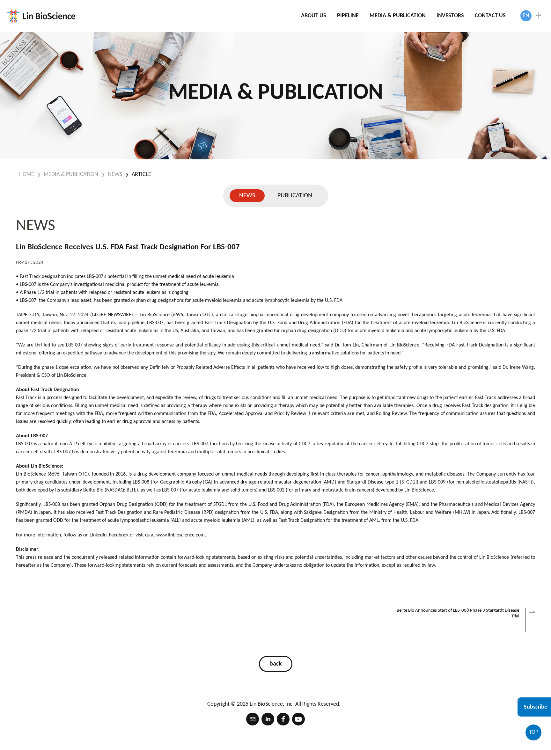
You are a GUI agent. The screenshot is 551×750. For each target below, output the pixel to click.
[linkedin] (267, 719)
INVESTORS (450, 16)
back (275, 664)
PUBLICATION (294, 196)
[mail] (252, 719)
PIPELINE (348, 16)
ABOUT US (313, 16)
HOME (26, 174)
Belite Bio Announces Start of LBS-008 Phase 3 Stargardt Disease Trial (458, 613)
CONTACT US (490, 16)
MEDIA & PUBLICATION (398, 16)
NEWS (115, 174)
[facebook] (283, 719)
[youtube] (298, 719)
